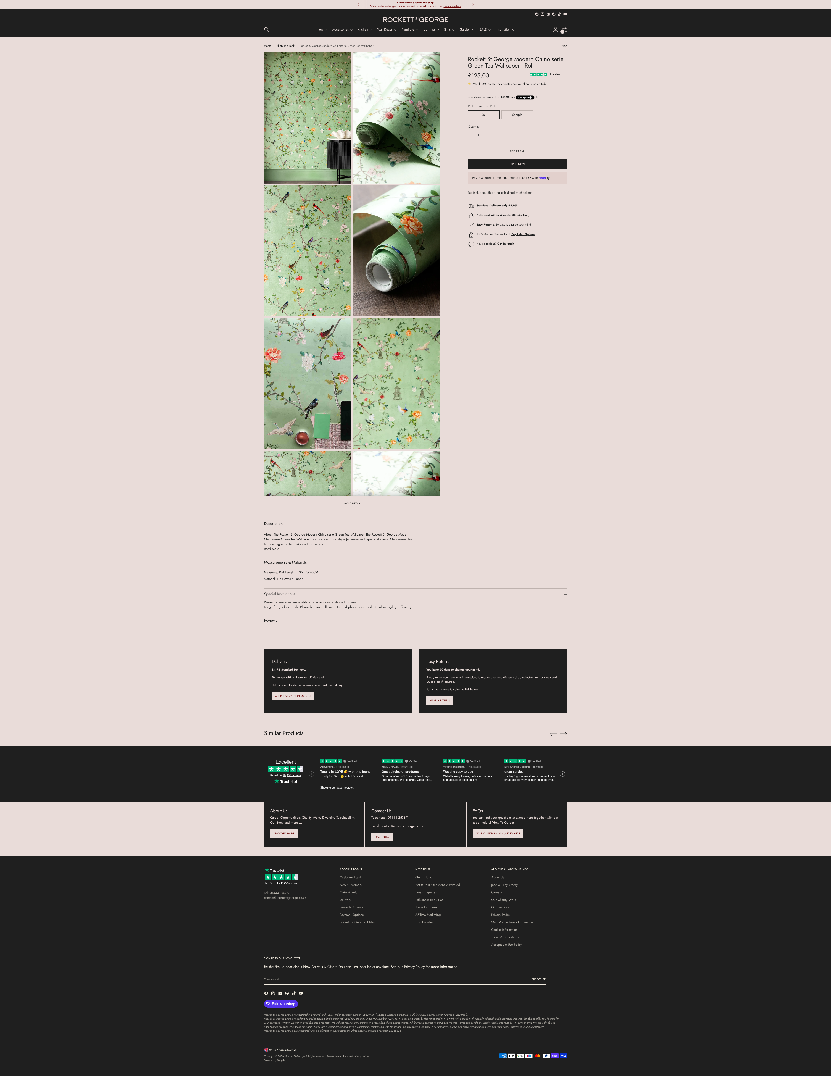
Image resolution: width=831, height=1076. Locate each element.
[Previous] (358, 4)
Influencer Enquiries (429, 899)
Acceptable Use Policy (506, 944)
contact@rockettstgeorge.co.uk (285, 897)
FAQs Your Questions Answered (438, 884)
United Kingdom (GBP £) (282, 1050)
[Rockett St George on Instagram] (542, 14)
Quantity (474, 126)
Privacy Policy (500, 914)
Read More (271, 549)
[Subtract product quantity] (472, 135)
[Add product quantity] (485, 135)
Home (267, 46)
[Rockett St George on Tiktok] (559, 14)
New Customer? (351, 884)
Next (564, 46)
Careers (496, 892)
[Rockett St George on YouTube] (565, 14)
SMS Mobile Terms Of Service (512, 922)
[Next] (473, 4)
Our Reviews (500, 907)
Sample (517, 114)
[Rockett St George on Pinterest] (554, 14)
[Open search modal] (266, 29)
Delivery (345, 899)
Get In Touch (424, 877)
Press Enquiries (426, 892)
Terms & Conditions (505, 937)
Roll (483, 114)
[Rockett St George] (415, 19)
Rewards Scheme (351, 907)
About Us (497, 877)
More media (352, 503)
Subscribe (539, 979)
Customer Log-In (351, 877)
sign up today (539, 84)
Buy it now (517, 164)
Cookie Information (504, 929)
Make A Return (350, 892)
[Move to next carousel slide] (563, 733)
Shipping (493, 192)
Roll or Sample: (481, 106)
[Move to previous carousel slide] (553, 733)
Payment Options (352, 914)
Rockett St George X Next (358, 922)
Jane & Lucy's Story (504, 884)
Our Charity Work (503, 899)
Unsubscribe (424, 922)
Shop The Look (286, 46)
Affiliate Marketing (428, 914)
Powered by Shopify (274, 1060)
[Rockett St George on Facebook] (537, 14)
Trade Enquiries (426, 907)
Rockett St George (294, 1056)
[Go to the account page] (555, 29)
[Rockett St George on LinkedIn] (548, 14)
